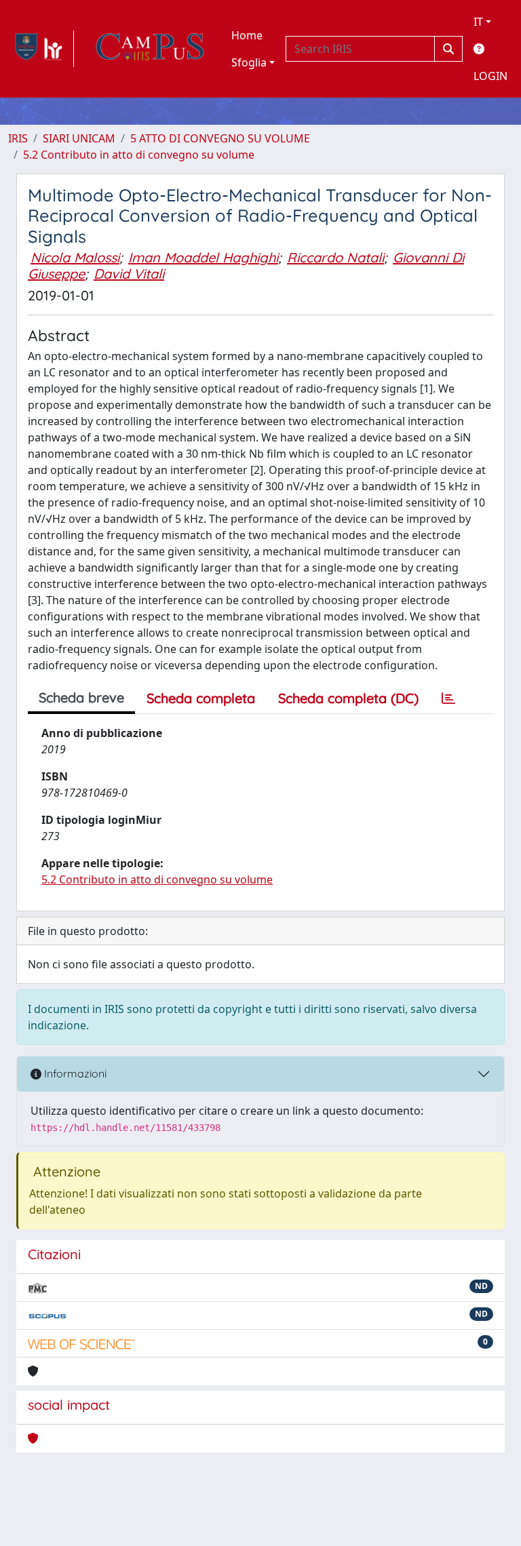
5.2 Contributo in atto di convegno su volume (138, 154)
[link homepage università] (150, 49)
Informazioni (74, 1073)
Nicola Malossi (75, 257)
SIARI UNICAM (79, 138)
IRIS (18, 138)
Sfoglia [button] (249, 62)
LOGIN (490, 75)
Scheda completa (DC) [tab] (348, 698)
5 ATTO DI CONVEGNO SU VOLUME (220, 138)
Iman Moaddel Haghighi (203, 257)
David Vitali (129, 273)
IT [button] (478, 21)
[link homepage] (41, 49)
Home (247, 35)
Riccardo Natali (335, 257)
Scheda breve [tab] (81, 697)
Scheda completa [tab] (201, 698)
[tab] (448, 698)
